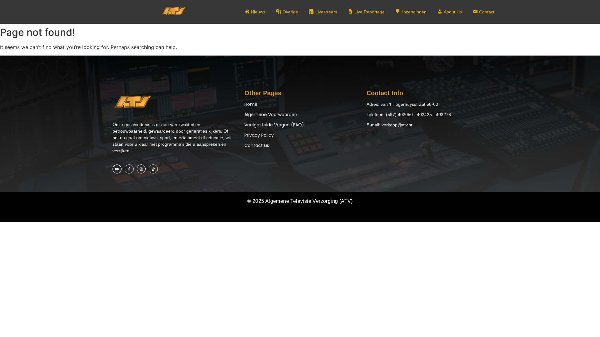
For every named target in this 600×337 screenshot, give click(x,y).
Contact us (256, 145)
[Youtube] (117, 168)
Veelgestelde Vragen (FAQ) (274, 125)
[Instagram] (141, 168)
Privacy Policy (259, 135)
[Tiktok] (153, 168)
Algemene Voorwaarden (270, 114)
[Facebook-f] (129, 168)
